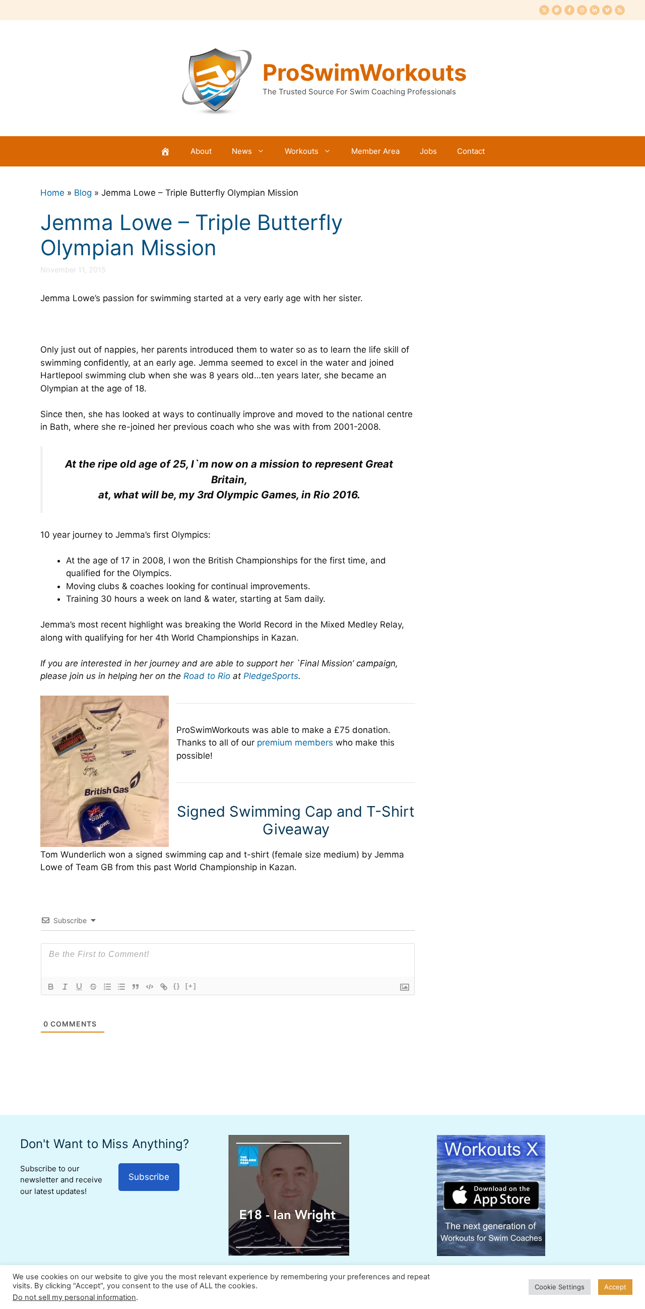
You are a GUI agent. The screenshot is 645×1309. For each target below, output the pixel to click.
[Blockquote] (135, 987)
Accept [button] (615, 1287)
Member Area (375, 151)
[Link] (164, 987)
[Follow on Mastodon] (557, 10)
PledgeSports (270, 676)
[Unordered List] (121, 987)
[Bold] (51, 987)
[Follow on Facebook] (569, 10)
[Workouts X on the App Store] (491, 1253)
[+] (191, 986)
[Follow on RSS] (620, 10)
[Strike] (93, 987)
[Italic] (65, 987)
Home (52, 193)
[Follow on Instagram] (582, 10)
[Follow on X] (544, 10)
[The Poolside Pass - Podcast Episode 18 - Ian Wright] (288, 1253)
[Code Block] (150, 987)
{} (176, 986)
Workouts (301, 151)
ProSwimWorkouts (365, 72)
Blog (83, 193)
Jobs (428, 151)
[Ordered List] (107, 987)
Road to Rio (206, 676)
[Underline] (79, 987)
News (242, 151)
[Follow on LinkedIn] (595, 10)
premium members (295, 742)
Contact (471, 151)
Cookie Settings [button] (560, 1287)
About (201, 151)
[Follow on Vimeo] (607, 10)
